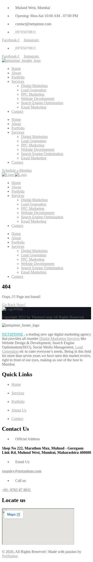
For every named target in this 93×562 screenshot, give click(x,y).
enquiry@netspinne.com (21, 471)
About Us (18, 410)
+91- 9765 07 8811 (16, 490)
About (16, 73)
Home (16, 69)
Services (17, 81)
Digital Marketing (34, 86)
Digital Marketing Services (59, 339)
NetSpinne (10, 556)
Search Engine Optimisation (42, 103)
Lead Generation (33, 90)
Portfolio (18, 77)
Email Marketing (33, 107)
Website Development (37, 99)
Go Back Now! (14, 305)
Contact (17, 111)
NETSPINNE (12, 334)
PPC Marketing (32, 94)
